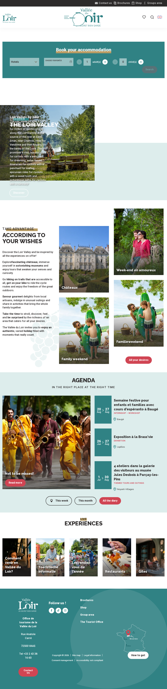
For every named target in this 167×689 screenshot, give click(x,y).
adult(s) (96, 62)
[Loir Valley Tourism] (89, 17)
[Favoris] (144, 17)
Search (149, 69)
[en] (159, 17)
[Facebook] (51, 610)
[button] (152, 17)
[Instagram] (65, 610)
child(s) (132, 62)
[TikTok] (58, 610)
